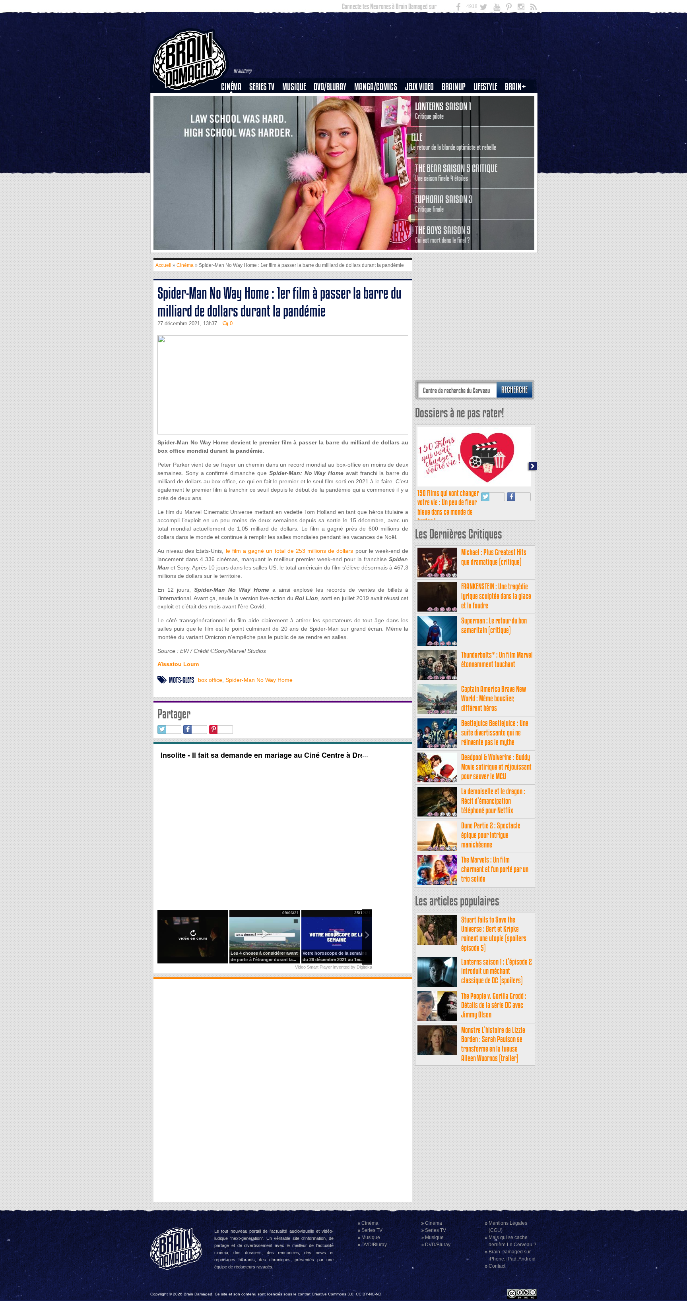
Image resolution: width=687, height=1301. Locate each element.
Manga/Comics (375, 86)
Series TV (261, 86)
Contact (497, 1266)
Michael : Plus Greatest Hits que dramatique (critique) (493, 557)
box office (210, 680)
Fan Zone (518, 100)
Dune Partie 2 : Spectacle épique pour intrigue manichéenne (490, 835)
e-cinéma (234, 127)
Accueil (163, 265)
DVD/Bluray (330, 86)
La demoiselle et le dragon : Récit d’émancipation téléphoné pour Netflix (493, 801)
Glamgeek (487, 114)
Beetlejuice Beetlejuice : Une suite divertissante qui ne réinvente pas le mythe (494, 732)
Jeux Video (419, 86)
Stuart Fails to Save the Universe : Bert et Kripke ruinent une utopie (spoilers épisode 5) (493, 933)
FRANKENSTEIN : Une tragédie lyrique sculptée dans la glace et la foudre (496, 596)
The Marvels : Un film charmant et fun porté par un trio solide (494, 869)
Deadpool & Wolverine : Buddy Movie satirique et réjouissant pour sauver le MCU (496, 767)
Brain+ (515, 86)
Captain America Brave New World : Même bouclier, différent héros (493, 698)
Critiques (235, 100)
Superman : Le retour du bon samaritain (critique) (494, 625)
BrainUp (454, 86)
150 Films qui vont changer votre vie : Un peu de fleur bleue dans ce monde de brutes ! (448, 507)
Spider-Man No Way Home (259, 680)
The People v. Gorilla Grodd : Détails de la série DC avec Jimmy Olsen (493, 1005)
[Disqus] (282, 1089)
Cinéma (231, 86)
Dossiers (234, 114)
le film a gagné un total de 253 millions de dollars (289, 551)
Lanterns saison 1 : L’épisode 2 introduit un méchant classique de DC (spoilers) (496, 971)
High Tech (487, 127)
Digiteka (364, 967)
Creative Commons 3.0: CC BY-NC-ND (346, 1294)
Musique (294, 86)
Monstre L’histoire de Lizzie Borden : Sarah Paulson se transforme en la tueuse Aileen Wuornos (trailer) (493, 1044)
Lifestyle (485, 86)
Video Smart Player (313, 967)
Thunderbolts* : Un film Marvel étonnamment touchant (497, 659)
